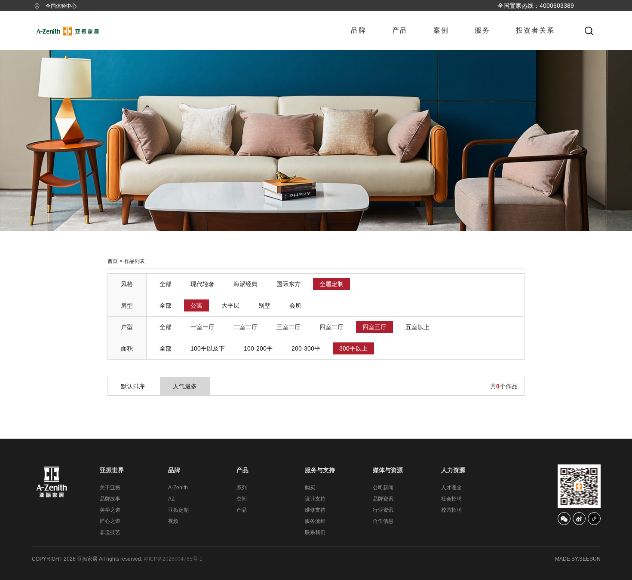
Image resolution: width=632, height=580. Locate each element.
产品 (400, 30)
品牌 (358, 30)
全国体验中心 (61, 6)
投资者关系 (535, 30)
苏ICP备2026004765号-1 (173, 559)
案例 (441, 30)
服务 (482, 30)
